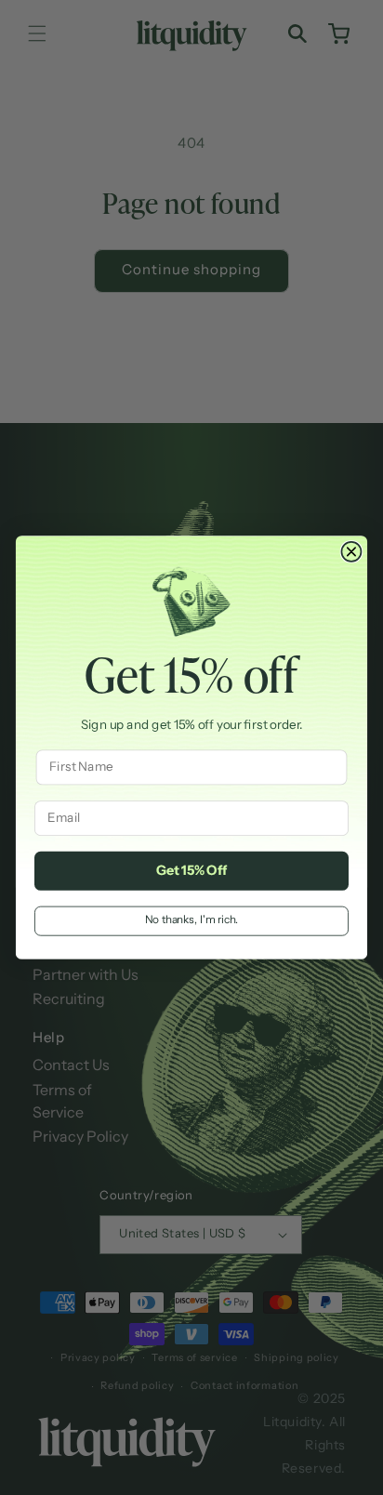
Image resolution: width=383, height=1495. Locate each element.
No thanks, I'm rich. (191, 921)
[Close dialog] (351, 552)
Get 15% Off (192, 871)
